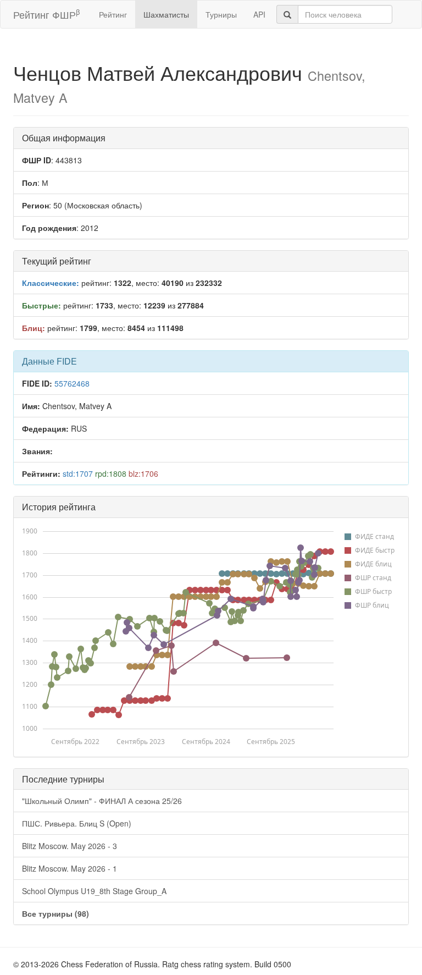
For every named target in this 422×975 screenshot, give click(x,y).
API (259, 14)
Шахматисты (166, 14)
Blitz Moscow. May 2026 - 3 (69, 845)
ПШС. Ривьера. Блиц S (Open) (76, 823)
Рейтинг (113, 14)
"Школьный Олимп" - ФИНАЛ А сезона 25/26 (102, 800)
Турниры (221, 14)
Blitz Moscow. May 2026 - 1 (69, 868)
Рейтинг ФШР (46, 14)
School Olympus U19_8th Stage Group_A (94, 890)
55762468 (72, 383)
